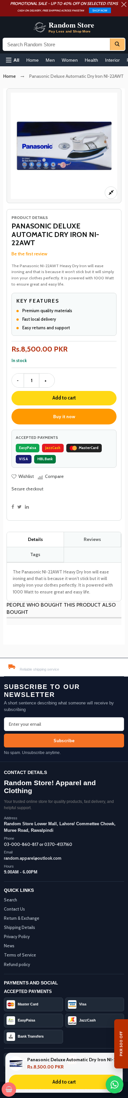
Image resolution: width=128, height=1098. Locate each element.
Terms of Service (20, 955)
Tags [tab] (35, 554)
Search (10, 899)
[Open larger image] (111, 192)
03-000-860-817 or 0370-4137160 (38, 844)
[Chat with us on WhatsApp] (114, 1084)
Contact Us (14, 909)
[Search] (117, 44)
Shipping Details (19, 927)
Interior (112, 60)
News (9, 945)
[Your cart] (9, 1089)
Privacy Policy (17, 936)
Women (70, 60)
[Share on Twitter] (19, 507)
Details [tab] (35, 539)
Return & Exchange (21, 918)
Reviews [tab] (92, 539)
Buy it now (64, 417)
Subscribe (64, 740)
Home (32, 60)
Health (91, 60)
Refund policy (17, 964)
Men (50, 60)
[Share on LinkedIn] (27, 507)
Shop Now (100, 10)
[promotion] (123, 5)
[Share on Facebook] (12, 507)
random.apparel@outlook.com (32, 858)
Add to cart (64, 398)
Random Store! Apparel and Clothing (50, 786)
